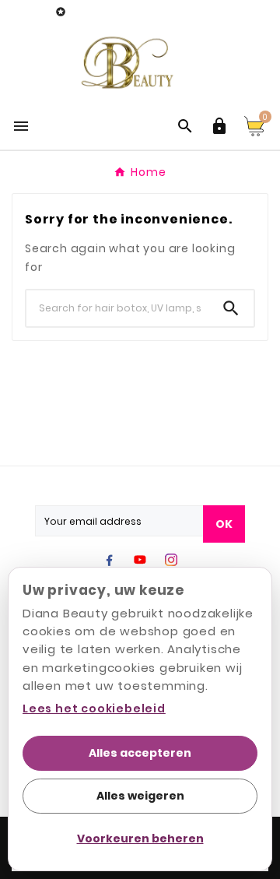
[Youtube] (140, 560)
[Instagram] (171, 560)
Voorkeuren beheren (140, 838)
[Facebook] (109, 560)
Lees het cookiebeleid (94, 708)
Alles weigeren (140, 795)
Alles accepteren (140, 753)
